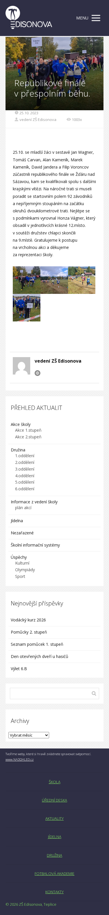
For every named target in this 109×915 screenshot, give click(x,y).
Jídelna (17, 520)
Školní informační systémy (35, 545)
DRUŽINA (54, 855)
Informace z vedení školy (34, 501)
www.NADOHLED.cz (20, 759)
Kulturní (22, 563)
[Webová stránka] (37, 373)
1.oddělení (24, 455)
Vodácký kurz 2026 (28, 620)
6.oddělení (24, 488)
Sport (20, 576)
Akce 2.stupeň (28, 437)
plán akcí (23, 507)
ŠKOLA (54, 781)
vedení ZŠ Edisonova (37, 119)
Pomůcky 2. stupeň (29, 632)
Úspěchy (19, 557)
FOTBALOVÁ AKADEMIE (54, 873)
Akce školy (21, 424)
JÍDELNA (54, 836)
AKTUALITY (54, 818)
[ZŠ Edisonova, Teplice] (29, 18)
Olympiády (25, 569)
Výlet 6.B (19, 668)
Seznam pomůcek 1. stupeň (37, 644)
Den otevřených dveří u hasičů (39, 656)
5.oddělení (24, 482)
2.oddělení (24, 462)
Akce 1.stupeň (28, 430)
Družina (18, 450)
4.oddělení (24, 475)
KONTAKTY (54, 891)
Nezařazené (22, 533)
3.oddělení (24, 469)
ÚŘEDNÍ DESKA (54, 800)
